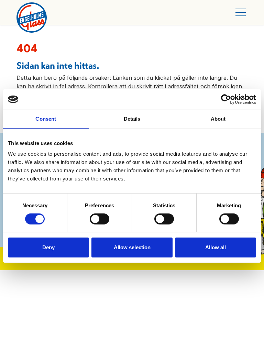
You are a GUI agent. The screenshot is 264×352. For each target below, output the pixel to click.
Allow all (215, 247)
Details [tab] (132, 119)
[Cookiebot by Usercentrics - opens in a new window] (226, 99)
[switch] (99, 218)
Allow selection (132, 247)
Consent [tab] (45, 119)
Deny (48, 247)
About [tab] (218, 119)
